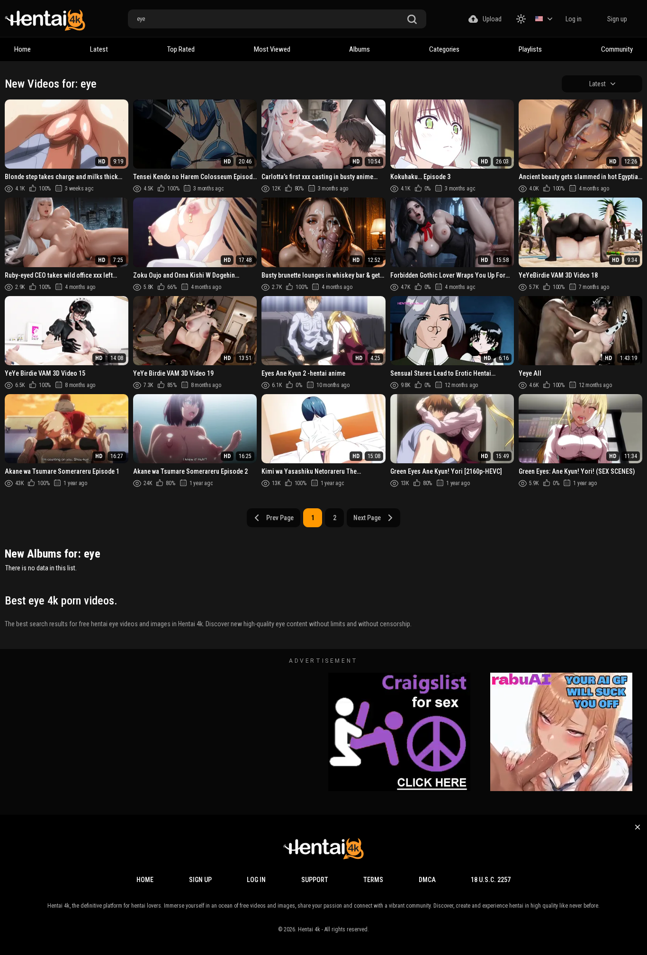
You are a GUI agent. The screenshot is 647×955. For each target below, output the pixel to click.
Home (22, 49)
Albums (359, 49)
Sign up (617, 19)
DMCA (427, 879)
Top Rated (181, 49)
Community (617, 49)
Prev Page (280, 518)
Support (314, 879)
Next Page (367, 518)
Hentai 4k (309, 929)
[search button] (412, 19)
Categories (444, 49)
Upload (492, 19)
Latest (99, 49)
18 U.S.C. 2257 (491, 879)
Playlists (530, 49)
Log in (574, 19)
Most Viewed (272, 49)
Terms (373, 879)
